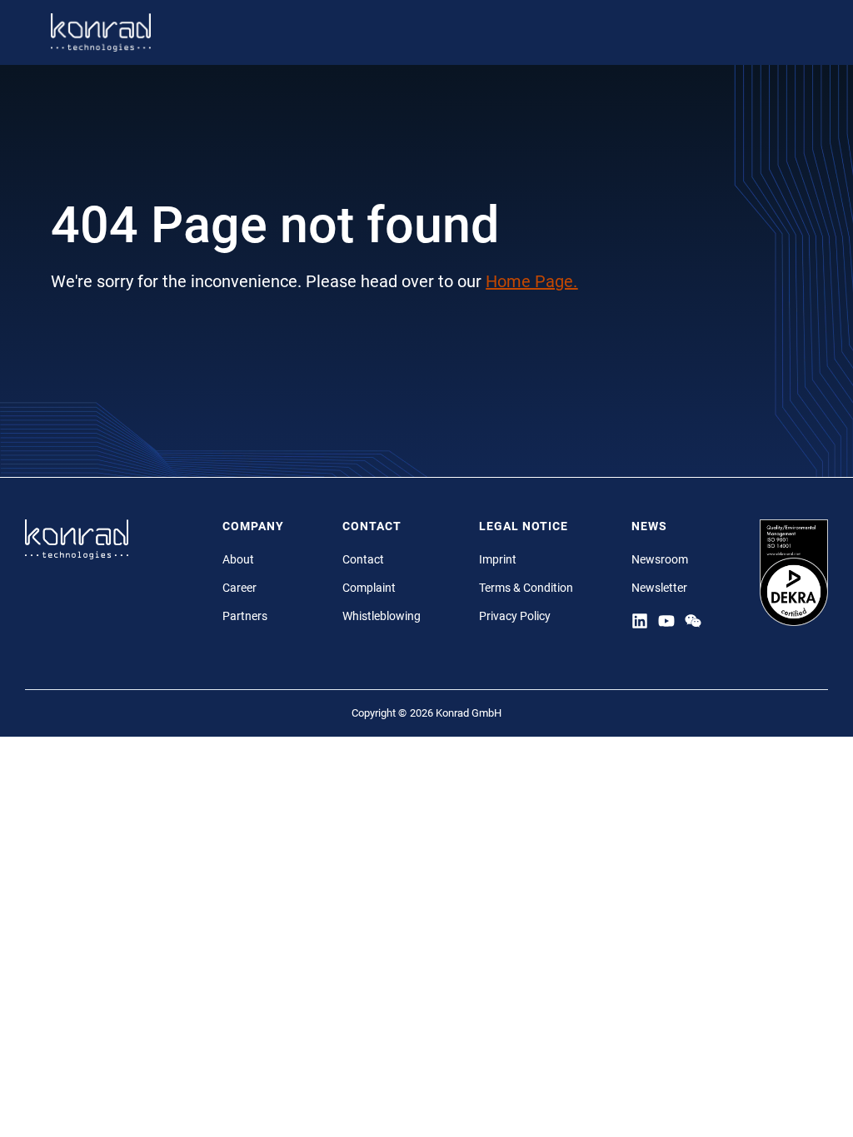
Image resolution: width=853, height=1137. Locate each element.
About (238, 559)
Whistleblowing (381, 616)
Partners (244, 616)
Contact (363, 559)
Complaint (369, 587)
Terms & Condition (526, 587)
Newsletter (659, 587)
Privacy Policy (515, 616)
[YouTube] (666, 620)
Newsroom (659, 559)
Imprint (497, 559)
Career (239, 587)
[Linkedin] (639, 620)
